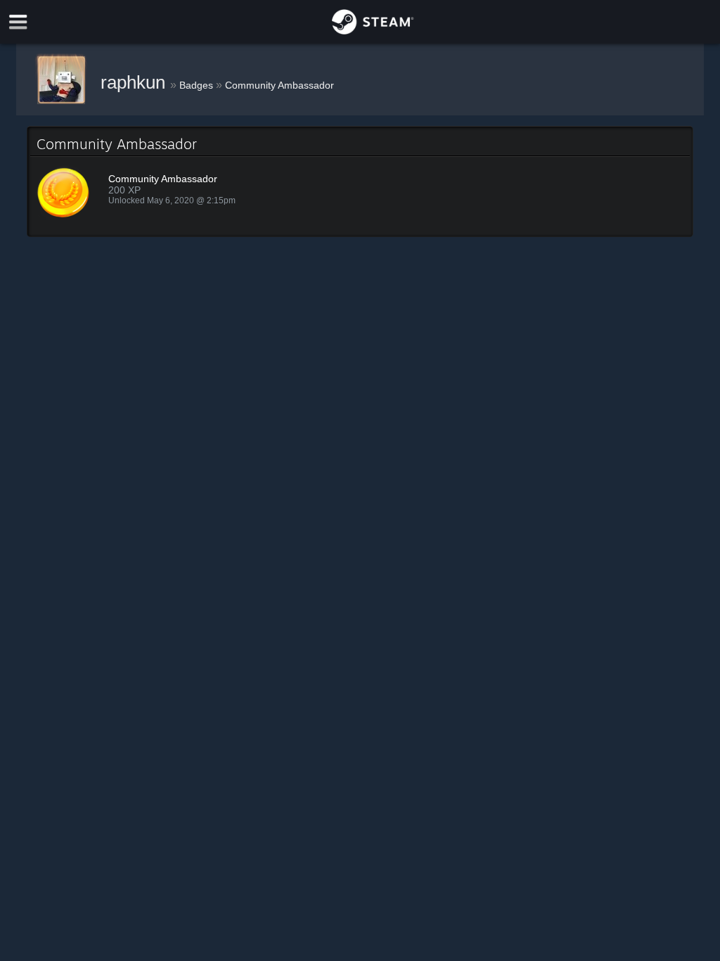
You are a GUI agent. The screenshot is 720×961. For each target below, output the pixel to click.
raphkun (135, 82)
